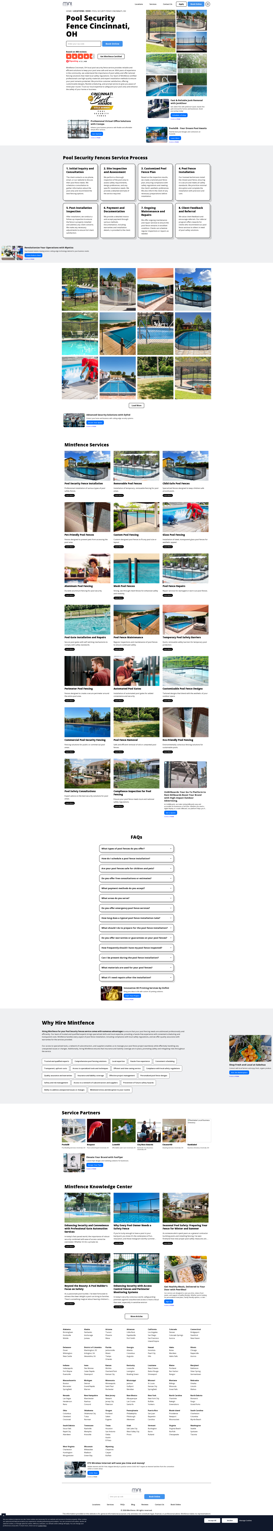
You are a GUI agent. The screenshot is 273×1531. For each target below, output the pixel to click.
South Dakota (69, 1425)
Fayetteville (131, 1335)
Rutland (151, 1434)
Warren (87, 1389)
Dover (65, 1350)
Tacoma (193, 1434)
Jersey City (109, 1401)
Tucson (108, 1332)
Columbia (194, 1416)
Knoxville (87, 1434)
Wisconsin (88, 1446)
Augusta (130, 1356)
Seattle (193, 1428)
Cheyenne (109, 1449)
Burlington (152, 1428)
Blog (133, 1504)
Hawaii (151, 1347)
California (152, 1329)
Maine (171, 1365)
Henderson (67, 1401)
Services (153, 4)
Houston (109, 1428)
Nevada (66, 1395)
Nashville (87, 1428)
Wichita (108, 1368)
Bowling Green (133, 1374)
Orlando (108, 1359)
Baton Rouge (153, 1371)
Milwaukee (88, 1449)
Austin (108, 1437)
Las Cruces (131, 1401)
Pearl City (151, 1353)
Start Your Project (132, 996)
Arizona (108, 1329)
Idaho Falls (173, 1356)
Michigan (88, 1380)
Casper (108, 1452)
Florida (108, 1347)
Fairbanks (88, 1332)
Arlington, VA (89, 1353)
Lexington (131, 1371)
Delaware (67, 1347)
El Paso (108, 1440)
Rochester (109, 1389)
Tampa (108, 1356)
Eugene (108, 1419)
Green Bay (88, 1455)
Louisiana (152, 1365)
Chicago (193, 1350)
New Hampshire (91, 1395)
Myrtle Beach (195, 1419)
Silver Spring (195, 1371)
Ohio (88, 11)
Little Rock (131, 1332)
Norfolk (172, 1431)
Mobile (65, 1338)
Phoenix (108, 1335)
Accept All (212, 1520)
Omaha (193, 1383)
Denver (172, 1332)
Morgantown (68, 1455)
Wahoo (193, 1389)
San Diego (152, 1335)
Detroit (87, 1383)
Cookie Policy (42, 1526)
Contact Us (167, 4)
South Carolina (196, 1410)
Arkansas (131, 1329)
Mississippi (131, 1380)
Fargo (192, 1401)
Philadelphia (131, 1413)
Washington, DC (90, 1350)
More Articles (137, 1316)
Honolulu (151, 1350)
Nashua (87, 1401)
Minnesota (110, 1380)
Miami (107, 1353)
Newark (108, 1398)
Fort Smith (131, 1338)
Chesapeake (174, 1434)
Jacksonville (110, 1350)
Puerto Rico (153, 1410)
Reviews (145, 1504)
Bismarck (194, 1398)
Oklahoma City (90, 1413)
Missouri (151, 1380)
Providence (173, 1413)
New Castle (67, 1356)
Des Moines (89, 1368)
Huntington (67, 1452)
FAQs (122, 1504)
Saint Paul (109, 1386)
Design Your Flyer (95, 1165)
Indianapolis (68, 1368)
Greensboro (174, 1404)
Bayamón (151, 1416)
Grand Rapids (89, 1386)
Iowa (86, 1365)
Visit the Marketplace (239, 1072)
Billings (172, 1383)
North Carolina (175, 1395)
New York (152, 1395)
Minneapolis (110, 1383)
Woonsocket (174, 1419)
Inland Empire (153, 1341)
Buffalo (151, 1401)
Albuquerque (132, 1398)
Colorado (173, 1329)
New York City (153, 1398)
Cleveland (67, 1416)
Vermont (151, 1425)
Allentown (131, 1419)
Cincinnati (67, 1419)
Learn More (175, 138)
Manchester (89, 1398)
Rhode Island (174, 1410)
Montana (173, 1380)
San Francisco (153, 1338)
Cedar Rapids (89, 1371)
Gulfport (130, 1386)
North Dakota (196, 1395)
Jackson (130, 1383)
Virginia (172, 1425)
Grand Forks (195, 1404)
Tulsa (86, 1416)
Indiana (66, 1365)
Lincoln (193, 1386)
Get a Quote (171, 813)
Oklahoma (88, 1410)
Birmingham (68, 1332)
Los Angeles (153, 1332)
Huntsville (67, 1335)
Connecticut (195, 1329)
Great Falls (173, 1389)
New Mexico (132, 1395)
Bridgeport (194, 1332)
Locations (139, 4)
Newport (172, 1416)
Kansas (108, 1365)
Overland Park (111, 1371)
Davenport (88, 1374)
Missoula (172, 1386)
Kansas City (110, 1374)
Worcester (67, 1386)
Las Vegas (67, 1398)
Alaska (87, 1329)
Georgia (130, 1347)
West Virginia (68, 1446)
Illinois (193, 1347)
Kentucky (131, 1365)
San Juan (151, 1413)
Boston (66, 1383)
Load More (136, 405)
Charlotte (173, 1398)
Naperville (194, 1353)
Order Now (93, 1473)
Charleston (194, 1413)
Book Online (196, 4)
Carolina (151, 1419)
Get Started (96, 134)
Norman (87, 1419)
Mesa (107, 1338)
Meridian (172, 1353)
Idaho (171, 1347)
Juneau (87, 1338)
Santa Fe (130, 1404)
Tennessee (88, 1425)
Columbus (131, 1353)
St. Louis (151, 1383)
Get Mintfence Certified (111, 56)
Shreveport (152, 1374)
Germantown (195, 1374)
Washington (195, 1425)
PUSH (269, 1529)
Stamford (194, 1335)
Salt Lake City (132, 1428)
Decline (230, 1520)
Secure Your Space (95, 422)
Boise (171, 1350)
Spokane (193, 1431)
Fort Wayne (67, 1371)
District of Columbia (93, 1347)
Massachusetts (69, 1380)
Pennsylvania (132, 1410)
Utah (129, 1425)
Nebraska (194, 1380)
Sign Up (169, 1301)
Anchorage (88, 1335)
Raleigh (172, 1401)
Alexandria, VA (90, 1356)
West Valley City (133, 1431)
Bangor (172, 1374)
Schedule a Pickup (179, 115)
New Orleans (153, 1368)
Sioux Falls (67, 1428)
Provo (129, 1434)
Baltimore (194, 1368)
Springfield (67, 1389)
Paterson (109, 1404)
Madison (87, 1452)
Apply (181, 4)
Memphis (88, 1431)
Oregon (108, 1410)
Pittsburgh (131, 1416)
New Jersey (110, 1395)
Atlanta (129, 1350)
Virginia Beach (175, 1428)
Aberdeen (67, 1434)
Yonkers (151, 1404)
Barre (150, 1431)
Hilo (149, 1356)
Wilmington (67, 1353)
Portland (172, 1368)
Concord (87, 1404)
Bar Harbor (173, 1371)
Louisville (130, 1368)
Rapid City (67, 1431)
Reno (65, 1404)
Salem (107, 1416)
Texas (108, 1425)
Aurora (172, 1338)
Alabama (67, 1329)
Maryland (194, 1365)
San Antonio (110, 1431)
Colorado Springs (176, 1335)
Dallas (107, 1434)
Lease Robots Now (33, 255)
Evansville (67, 1374)
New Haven (195, 1338)
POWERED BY (95, 138)
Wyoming (109, 1446)
